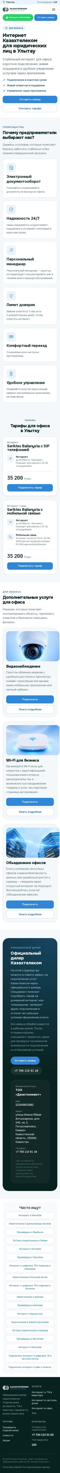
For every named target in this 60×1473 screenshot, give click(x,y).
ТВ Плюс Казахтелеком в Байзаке (30, 1330)
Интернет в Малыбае (30, 1215)
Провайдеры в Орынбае (30, 1257)
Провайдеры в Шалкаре (30, 1305)
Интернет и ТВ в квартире (42, 1394)
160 (55, 2)
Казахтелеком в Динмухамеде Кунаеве (30, 1223)
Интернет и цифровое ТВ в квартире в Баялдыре (30, 1267)
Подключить (30, 699)
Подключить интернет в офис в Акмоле (30, 1367)
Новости (8, 1435)
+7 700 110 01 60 (26, 1070)
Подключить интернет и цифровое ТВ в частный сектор (30, 1357)
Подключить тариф (30, 487)
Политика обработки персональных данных (26, 1467)
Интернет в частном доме (44, 1402)
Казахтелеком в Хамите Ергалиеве (30, 1322)
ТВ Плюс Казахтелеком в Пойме (30, 1240)
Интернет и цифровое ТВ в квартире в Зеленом (30, 1287)
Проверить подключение (11, 1429)
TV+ (34, 1413)
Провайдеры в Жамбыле (30, 1232)
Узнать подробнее (30, 709)
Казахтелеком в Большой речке (30, 1277)
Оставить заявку (25, 1060)
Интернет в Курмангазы (30, 1313)
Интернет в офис (42, 1408)
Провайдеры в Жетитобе (30, 1338)
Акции (6, 1440)
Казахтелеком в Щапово (30, 1296)
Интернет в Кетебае (30, 1249)
